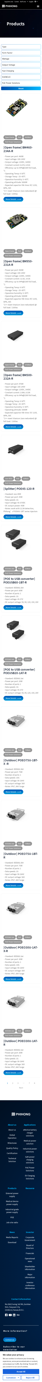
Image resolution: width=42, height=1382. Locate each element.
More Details (11, 199)
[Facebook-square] (6, 1315)
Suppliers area (8, 1)
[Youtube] (10, 1315)
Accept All (21, 1371)
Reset (21, 88)
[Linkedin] (14, 1315)
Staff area (23, 1)
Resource (30, 1188)
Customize (11, 1377)
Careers (16, 1)
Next (21, 1087)
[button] (38, 6)
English (31, 1)
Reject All (30, 1377)
